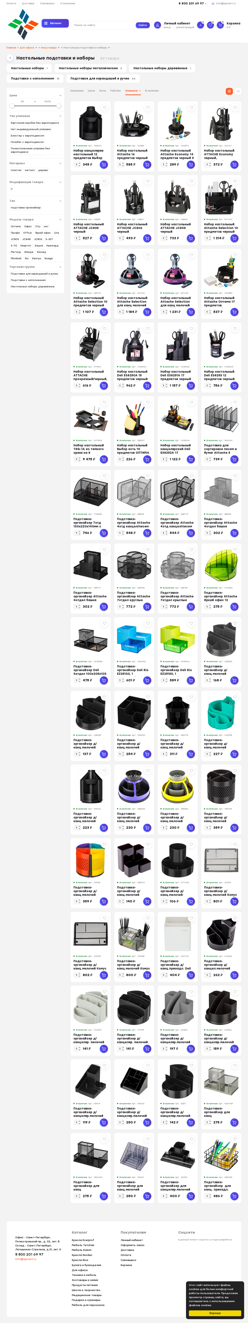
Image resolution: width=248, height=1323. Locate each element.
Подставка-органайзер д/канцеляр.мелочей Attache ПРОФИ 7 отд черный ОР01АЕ (176, 1116)
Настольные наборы (29, 68)
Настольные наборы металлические (90, 68)
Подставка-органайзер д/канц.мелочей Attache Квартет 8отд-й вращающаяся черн (220, 823)
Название (77, 90)
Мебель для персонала (88, 1305)
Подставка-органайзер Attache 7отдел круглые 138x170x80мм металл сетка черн (133, 600)
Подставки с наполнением (35, 78)
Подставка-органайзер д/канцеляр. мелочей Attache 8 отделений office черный (132, 1044)
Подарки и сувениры (86, 1300)
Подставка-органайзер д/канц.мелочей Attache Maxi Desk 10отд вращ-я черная (177, 747)
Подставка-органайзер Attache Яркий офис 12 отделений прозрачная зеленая (220, 600)
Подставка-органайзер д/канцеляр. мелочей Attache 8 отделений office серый (88, 1044)
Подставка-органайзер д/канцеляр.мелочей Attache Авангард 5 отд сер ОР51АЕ (176, 1042)
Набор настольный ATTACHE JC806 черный (132, 228)
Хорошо (215, 1313)
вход (167, 27)
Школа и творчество (86, 1290)
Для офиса (80, 1270)
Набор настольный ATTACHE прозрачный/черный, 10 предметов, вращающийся (90, 379)
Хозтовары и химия (85, 1280)
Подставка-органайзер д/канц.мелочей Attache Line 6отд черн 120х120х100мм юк (133, 749)
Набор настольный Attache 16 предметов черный (132, 154)
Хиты (102, 90)
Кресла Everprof (83, 1240)
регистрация (185, 27)
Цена (91, 90)
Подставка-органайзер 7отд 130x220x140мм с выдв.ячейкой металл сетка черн (88, 526)
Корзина (126, 1265)
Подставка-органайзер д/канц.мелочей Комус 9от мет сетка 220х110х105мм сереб (133, 970)
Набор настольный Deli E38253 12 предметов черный (219, 375)
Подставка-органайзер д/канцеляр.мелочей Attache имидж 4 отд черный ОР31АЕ (89, 1116)
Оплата (11, 3)
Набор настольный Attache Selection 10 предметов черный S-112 (221, 230)
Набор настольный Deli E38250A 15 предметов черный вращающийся (132, 377)
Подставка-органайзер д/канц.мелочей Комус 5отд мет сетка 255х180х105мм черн (89, 968)
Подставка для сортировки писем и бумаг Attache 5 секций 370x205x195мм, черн (221, 453)
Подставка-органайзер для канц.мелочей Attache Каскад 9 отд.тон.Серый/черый (131, 1191)
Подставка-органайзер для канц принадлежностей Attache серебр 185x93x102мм (219, 1118)
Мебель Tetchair (83, 1245)
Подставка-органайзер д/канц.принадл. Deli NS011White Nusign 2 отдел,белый (176, 968)
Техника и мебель (84, 1275)
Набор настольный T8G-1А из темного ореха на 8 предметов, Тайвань (89, 451)
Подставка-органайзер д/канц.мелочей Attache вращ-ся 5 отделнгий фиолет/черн (133, 823)
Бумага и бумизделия (86, 1265)
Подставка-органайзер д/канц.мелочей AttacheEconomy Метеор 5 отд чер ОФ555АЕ (174, 897)
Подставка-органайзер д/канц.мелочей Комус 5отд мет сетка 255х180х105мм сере (220, 895)
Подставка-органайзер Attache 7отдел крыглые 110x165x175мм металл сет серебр (177, 600)
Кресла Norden (82, 1255)
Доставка (28, 3)
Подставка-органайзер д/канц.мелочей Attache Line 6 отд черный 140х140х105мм (88, 749)
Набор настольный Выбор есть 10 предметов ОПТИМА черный (133, 451)
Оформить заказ (132, 1245)
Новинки (131, 90)
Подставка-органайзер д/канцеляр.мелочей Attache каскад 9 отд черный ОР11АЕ (132, 1116)
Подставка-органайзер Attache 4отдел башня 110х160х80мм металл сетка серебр (220, 528)
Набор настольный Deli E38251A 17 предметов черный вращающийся (175, 377)
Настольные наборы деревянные (162, 68)
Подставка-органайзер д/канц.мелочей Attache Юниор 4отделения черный (133, 895)
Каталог (56, 23)
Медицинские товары (87, 1295)
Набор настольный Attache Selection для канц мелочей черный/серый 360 (132, 303)
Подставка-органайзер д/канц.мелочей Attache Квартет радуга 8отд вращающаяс (87, 897)
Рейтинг (115, 90)
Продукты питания (85, 1285)
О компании (67, 3)
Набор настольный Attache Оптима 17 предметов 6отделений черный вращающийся (220, 305)
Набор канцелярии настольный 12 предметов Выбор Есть (88, 156)
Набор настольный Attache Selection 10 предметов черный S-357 (90, 303)
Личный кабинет (132, 1240)
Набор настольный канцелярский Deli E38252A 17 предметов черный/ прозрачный (176, 453)
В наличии (152, 90)
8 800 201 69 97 (191, 3)
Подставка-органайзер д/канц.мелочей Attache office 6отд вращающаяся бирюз (220, 749)
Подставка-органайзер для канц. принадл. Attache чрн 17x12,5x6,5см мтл (218, 1189)
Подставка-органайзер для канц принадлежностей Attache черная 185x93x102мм (88, 1191)
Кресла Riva (80, 1260)
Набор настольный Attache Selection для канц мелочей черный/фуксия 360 (176, 303)
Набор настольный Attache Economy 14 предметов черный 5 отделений (177, 156)
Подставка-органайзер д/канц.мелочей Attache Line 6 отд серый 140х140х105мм (219, 676)
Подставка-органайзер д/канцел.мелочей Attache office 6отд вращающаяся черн (220, 968)
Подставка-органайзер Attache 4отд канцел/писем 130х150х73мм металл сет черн (177, 526)
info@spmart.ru (226, 3)
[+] (104, 165)
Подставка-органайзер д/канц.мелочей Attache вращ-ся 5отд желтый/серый (176, 821)
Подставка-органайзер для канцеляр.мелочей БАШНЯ (175, 1187)
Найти (143, 25)
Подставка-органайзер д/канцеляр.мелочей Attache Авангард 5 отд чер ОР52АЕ (220, 1042)
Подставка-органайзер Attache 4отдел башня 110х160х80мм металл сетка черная (90, 600)
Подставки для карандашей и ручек (103, 78)
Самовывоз (47, 3)
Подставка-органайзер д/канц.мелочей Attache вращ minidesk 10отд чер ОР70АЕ (88, 823)
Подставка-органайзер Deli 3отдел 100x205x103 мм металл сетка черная (89, 674)
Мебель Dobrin (81, 1250)
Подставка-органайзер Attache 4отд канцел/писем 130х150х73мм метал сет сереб (133, 526)
